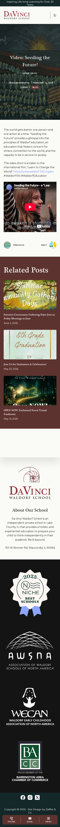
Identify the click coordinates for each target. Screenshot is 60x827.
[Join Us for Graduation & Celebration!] (30, 345)
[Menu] (55, 15)
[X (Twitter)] (37, 797)
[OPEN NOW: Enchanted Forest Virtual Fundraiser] (30, 391)
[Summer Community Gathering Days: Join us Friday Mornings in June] (30, 295)
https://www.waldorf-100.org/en (33, 171)
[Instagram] (30, 797)
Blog (34, 73)
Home (26, 73)
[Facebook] (22, 797)
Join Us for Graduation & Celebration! (25, 364)
